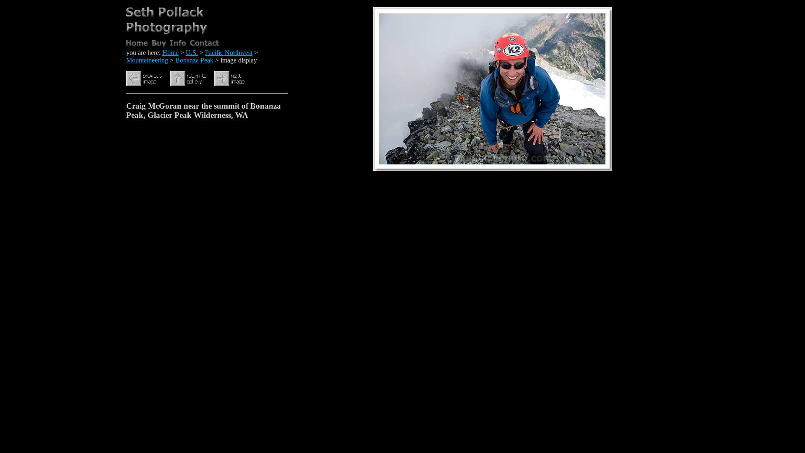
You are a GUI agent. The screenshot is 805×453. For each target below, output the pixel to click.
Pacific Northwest (228, 52)
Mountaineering (147, 60)
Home (170, 52)
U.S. (192, 52)
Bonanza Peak (194, 60)
